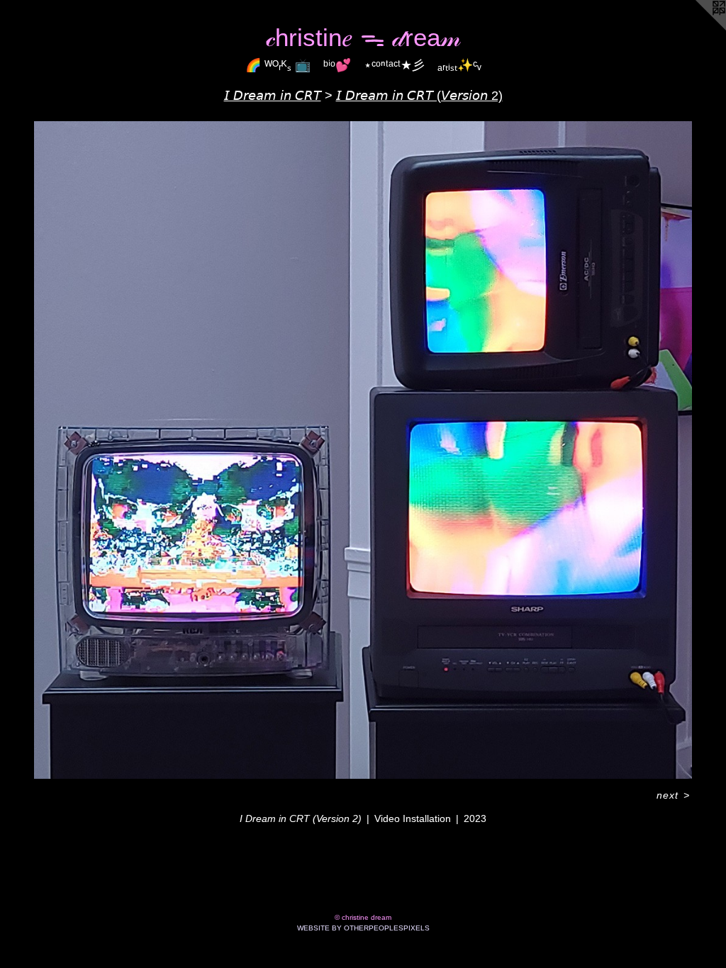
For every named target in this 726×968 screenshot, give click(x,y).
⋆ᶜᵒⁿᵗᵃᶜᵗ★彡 (394, 65)
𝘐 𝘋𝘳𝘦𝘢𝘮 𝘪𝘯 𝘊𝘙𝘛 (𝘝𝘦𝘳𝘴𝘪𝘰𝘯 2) (419, 96)
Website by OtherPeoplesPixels (363, 928)
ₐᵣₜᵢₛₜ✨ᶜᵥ (459, 65)
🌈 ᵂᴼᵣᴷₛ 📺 (278, 65)
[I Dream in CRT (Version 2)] (363, 450)
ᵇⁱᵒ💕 (337, 65)
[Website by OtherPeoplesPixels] (697, 28)
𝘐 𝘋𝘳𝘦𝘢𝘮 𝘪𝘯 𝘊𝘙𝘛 (272, 96)
